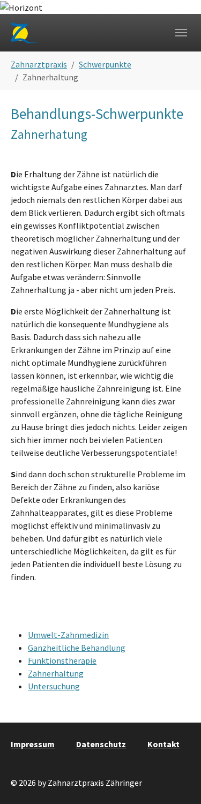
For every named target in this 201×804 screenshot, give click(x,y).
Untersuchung (54, 686)
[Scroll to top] (177, 780)
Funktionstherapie (62, 660)
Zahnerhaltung (56, 673)
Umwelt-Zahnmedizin (68, 634)
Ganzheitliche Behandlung (76, 647)
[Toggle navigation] (181, 33)
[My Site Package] (25, 33)
